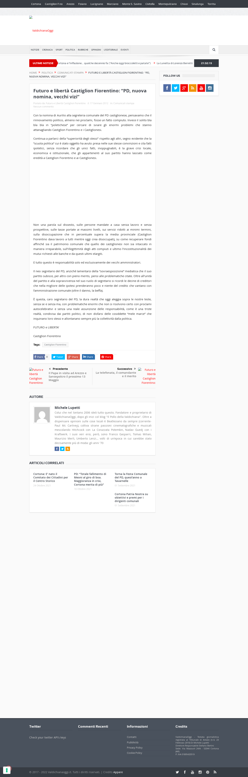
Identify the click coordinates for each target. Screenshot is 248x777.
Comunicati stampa (123, 103)
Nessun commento (43, 106)
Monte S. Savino (132, 3)
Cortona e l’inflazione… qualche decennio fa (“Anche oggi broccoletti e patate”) (92, 63)
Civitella (150, 3)
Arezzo (70, 3)
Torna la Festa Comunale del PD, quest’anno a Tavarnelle (131, 477)
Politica (70, 49)
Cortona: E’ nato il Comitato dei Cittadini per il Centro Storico (50, 477)
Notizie (35, 49)
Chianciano (38, 11)
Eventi (125, 49)
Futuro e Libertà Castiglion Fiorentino (66, 103)
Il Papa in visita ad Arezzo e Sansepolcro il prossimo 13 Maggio (68, 376)
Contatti (131, 737)
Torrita (212, 3)
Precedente (60, 369)
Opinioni (96, 49)
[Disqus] (92, 566)
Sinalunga (198, 3)
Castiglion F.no (54, 3)
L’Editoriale (111, 49)
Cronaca (47, 49)
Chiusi (184, 3)
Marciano (112, 3)
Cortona (36, 3)
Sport (59, 49)
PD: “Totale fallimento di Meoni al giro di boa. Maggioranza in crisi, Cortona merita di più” (90, 479)
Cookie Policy (134, 753)
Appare (118, 772)
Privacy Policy (135, 747)
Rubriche (83, 49)
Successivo (124, 369)
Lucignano (96, 3)
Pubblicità (132, 742)
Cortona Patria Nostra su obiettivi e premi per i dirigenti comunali (131, 497)
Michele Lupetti (67, 407)
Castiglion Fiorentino (55, 344)
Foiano (82, 3)
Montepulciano (167, 3)
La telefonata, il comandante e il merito (116, 374)
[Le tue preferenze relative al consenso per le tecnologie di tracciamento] (6, 770)
